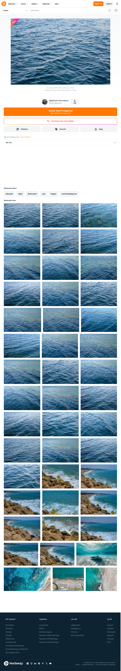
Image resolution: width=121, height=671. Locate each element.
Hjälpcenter (75, 625)
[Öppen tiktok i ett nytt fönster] (43, 663)
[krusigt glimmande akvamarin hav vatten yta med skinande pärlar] (22, 215)
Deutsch (109, 635)
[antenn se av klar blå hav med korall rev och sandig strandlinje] (27, 579)
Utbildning (9, 639)
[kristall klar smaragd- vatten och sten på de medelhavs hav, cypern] (60, 502)
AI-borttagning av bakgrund (16, 649)
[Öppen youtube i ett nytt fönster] (50, 663)
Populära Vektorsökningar (49, 635)
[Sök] (107, 10)
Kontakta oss (76, 628)
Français (109, 639)
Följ (74, 103)
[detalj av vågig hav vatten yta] (99, 424)
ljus (43, 194)
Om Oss (74, 632)
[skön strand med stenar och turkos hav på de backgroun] (22, 529)
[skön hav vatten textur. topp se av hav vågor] (22, 294)
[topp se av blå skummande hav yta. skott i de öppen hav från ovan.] (61, 320)
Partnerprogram (45, 632)
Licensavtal (43, 625)
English (109, 625)
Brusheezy (9, 625)
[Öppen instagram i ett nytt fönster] (31, 663)
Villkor (76, 664)
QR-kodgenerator (12, 652)
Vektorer (11, 4)
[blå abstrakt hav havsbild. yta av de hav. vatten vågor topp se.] (99, 398)
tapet (20, 194)
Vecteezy (8, 628)
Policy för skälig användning (103, 664)
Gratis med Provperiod (59, 111)
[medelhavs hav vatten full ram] (22, 320)
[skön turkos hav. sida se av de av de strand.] (60, 476)
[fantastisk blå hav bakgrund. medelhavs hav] (22, 241)
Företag (8, 635)
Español (109, 628)
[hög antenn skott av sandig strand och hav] (68, 579)
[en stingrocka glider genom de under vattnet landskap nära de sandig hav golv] (96, 554)
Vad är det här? (26, 137)
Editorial (46, 4)
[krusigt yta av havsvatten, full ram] (99, 241)
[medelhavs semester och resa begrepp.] (99, 502)
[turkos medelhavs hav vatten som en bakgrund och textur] (60, 294)
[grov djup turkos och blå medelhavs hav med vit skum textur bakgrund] (22, 476)
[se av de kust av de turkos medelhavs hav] (99, 529)
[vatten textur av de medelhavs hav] (99, 268)
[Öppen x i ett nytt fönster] (47, 663)
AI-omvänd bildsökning (14, 645)
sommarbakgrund (69, 194)
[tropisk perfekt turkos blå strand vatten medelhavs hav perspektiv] (99, 294)
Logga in (107, 4)
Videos (34, 4)
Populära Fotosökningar (48, 639)
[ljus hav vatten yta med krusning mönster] (22, 450)
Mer (56, 4)
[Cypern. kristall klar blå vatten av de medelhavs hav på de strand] (99, 320)
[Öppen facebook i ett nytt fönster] (28, 663)
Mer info (9, 143)
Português (110, 632)
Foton (23, 4)
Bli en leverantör (77, 635)
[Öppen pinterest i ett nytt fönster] (39, 663)
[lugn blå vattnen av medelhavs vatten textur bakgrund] (22, 268)
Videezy (8, 632)
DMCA (41, 628)
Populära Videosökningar (49, 642)
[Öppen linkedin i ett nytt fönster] (35, 663)
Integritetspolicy (86, 664)
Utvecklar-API (10, 642)
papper (53, 194)
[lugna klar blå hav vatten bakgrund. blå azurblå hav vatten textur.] (60, 241)
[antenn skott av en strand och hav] (101, 579)
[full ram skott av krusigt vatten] (60, 268)
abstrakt (9, 194)
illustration (32, 194)
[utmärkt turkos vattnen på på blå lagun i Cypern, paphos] (22, 502)
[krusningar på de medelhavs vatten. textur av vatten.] (99, 215)
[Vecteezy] (3, 3)
